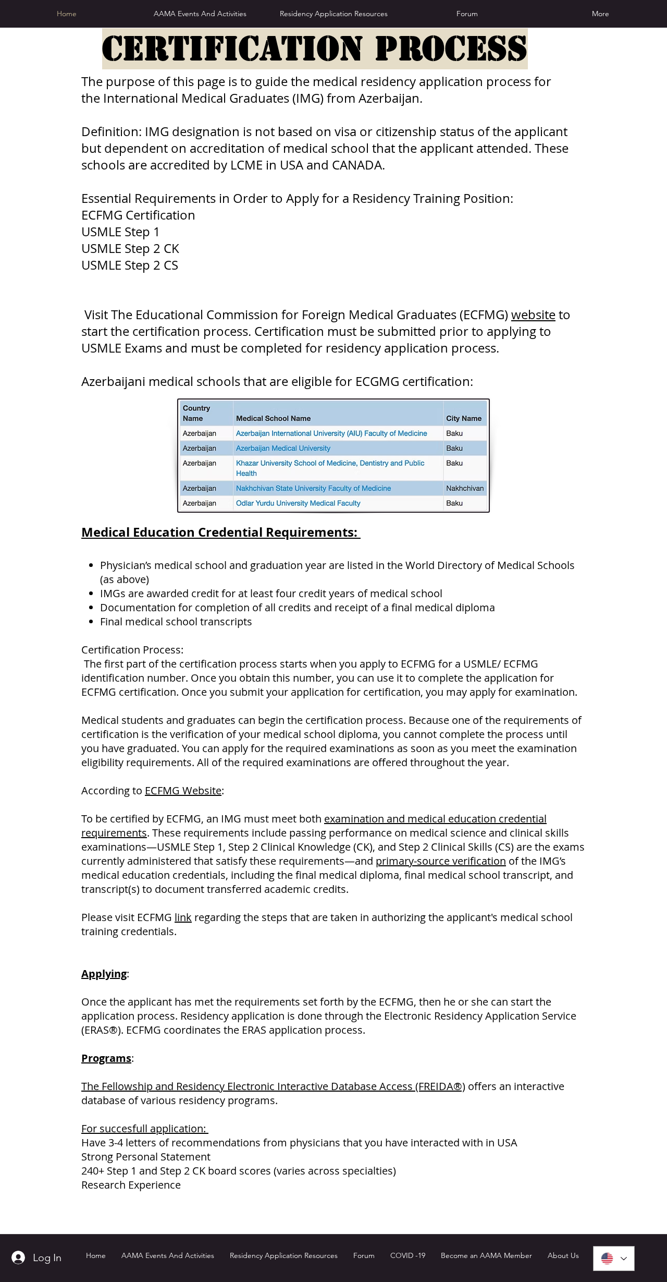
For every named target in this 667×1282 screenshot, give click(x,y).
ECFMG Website (183, 790)
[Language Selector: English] (614, 1258)
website (533, 314)
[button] (333, 13)
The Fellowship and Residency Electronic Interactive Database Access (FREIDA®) (273, 1086)
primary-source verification (441, 861)
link (183, 917)
